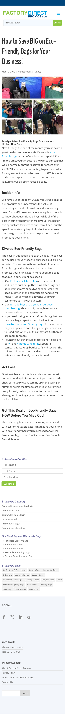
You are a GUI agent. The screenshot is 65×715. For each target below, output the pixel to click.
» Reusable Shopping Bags (16, 552)
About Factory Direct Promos (16, 668)
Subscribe (9, 483)
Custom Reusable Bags (13, 514)
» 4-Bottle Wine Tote (13, 544)
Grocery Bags (37, 575)
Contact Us (7, 682)
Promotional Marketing (29, 71)
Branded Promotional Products (17, 506)
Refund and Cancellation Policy (17, 677)
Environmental (9, 519)
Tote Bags (7, 589)
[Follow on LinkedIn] (22, 617)
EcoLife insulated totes (23, 281)
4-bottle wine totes (28, 343)
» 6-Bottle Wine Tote (13, 548)
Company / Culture (11, 510)
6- (10, 343)
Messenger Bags (32, 579)
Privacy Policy (8, 672)
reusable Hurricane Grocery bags (24, 324)
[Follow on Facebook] (5, 617)
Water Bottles (20, 589)
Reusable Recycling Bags (13, 584)
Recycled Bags (48, 579)
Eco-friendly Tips (22, 575)
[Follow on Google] (31, 617)
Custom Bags (34, 570)
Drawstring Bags (50, 570)
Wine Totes (34, 589)
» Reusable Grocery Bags (15, 540)
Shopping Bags (46, 584)
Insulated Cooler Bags (12, 579)
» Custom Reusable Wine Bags (18, 556)
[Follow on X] (14, 617)
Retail (59, 579)
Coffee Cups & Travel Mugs (14, 570)
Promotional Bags (11, 523)
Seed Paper (32, 584)
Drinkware (7, 575)
